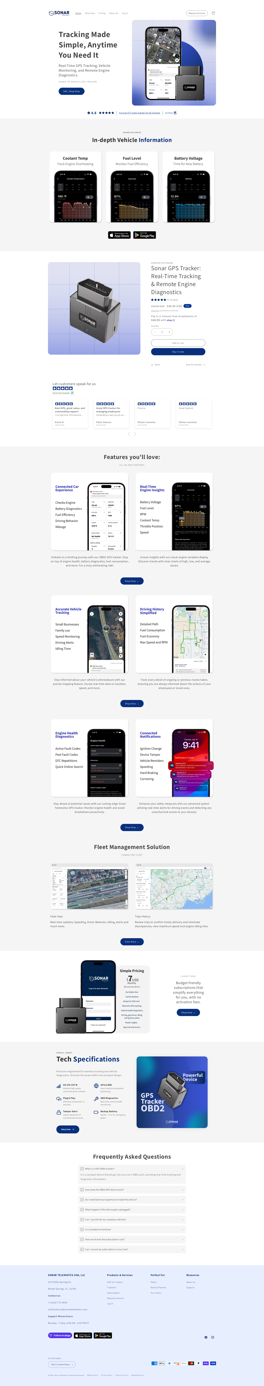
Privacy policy (106, 1375)
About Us (191, 1282)
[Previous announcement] (49, 3)
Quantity (155, 326)
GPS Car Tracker (115, 1282)
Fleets (154, 1282)
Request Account (197, 13)
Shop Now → (132, 581)
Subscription (113, 1292)
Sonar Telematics (61, 1375)
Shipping (155, 310)
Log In (110, 1303)
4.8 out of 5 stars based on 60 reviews (139, 112)
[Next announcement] (215, 3)
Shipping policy (137, 1375)
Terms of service (121, 1375)
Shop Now (66, 1129)
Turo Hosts (156, 1292)
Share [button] (157, 364)
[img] (134, 388)
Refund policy (92, 1375)
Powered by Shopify (76, 1375)
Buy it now (178, 351)
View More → (132, 941)
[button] (213, 13)
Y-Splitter (111, 1287)
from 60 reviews (61, 392)
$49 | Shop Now (71, 91)
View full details (194, 364)
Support (190, 1287)
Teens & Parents (158, 1287)
